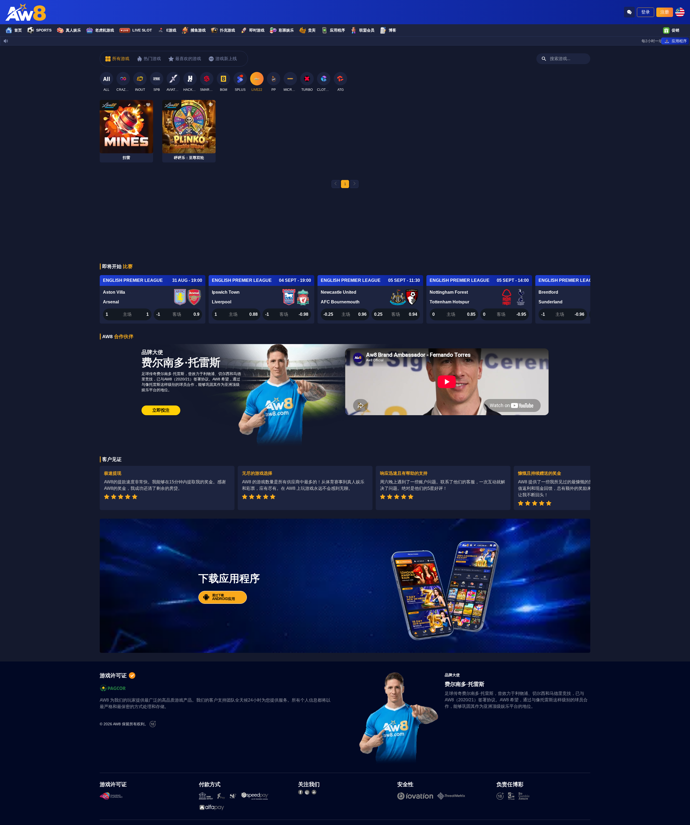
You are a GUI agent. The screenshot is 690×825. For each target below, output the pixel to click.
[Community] (629, 12)
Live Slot (142, 30)
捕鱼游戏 (198, 30)
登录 (645, 12)
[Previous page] (336, 184)
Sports (43, 30)
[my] (680, 12)
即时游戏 (256, 30)
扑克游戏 (227, 30)
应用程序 (337, 30)
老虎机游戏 (104, 30)
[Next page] (354, 184)
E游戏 (171, 30)
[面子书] (300, 792)
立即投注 (161, 410)
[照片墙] (307, 792)
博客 (392, 30)
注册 (664, 12)
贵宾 (312, 30)
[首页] (25, 12)
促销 (675, 30)
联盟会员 (366, 30)
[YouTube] (314, 792)
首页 (18, 30)
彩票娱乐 (286, 30)
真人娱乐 (73, 30)
